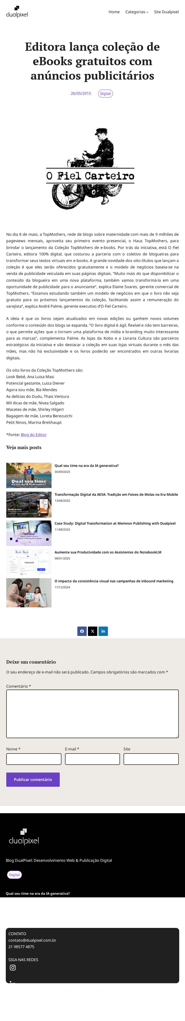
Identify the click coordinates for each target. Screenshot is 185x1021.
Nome (13, 749)
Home (114, 11)
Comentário (18, 686)
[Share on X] (92, 631)
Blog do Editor (34, 434)
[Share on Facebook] (82, 631)
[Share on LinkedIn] (103, 631)
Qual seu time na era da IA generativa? (87, 465)
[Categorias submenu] (147, 12)
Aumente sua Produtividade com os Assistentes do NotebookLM (108, 552)
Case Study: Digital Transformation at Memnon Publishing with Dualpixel (115, 523)
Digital (105, 93)
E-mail (72, 749)
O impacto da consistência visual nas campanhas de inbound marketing (114, 581)
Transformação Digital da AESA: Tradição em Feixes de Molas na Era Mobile (116, 494)
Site (127, 749)
